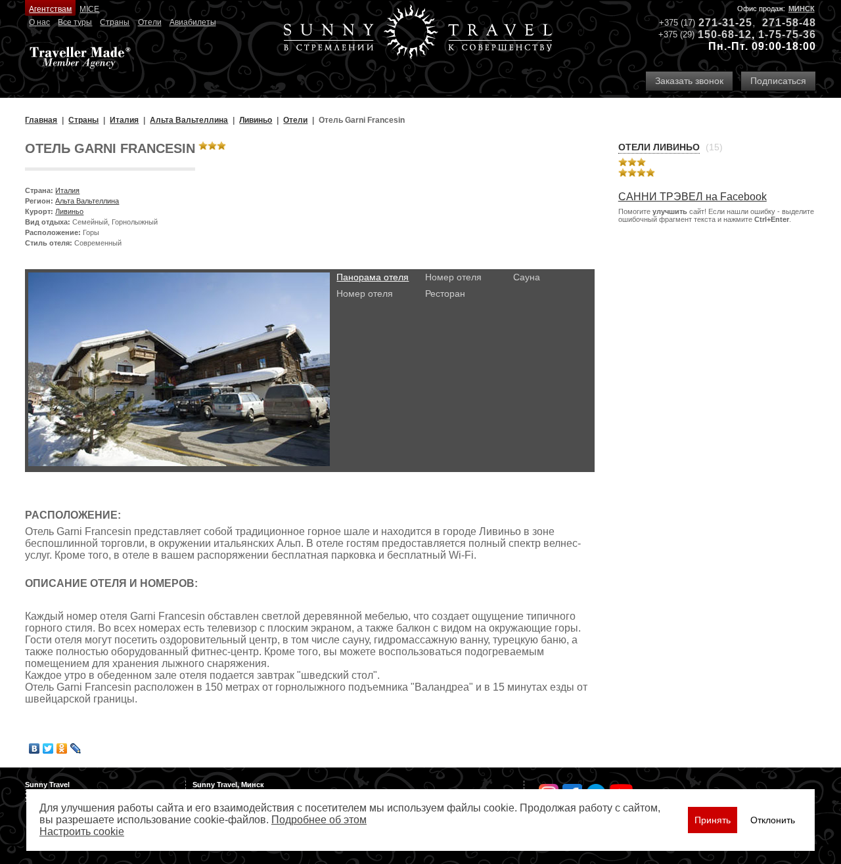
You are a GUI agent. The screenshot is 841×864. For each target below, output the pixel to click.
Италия (67, 190)
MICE (89, 9)
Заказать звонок (689, 81)
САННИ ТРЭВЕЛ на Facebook (692, 196)
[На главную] (418, 33)
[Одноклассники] (62, 748)
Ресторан (445, 293)
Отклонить (772, 820)
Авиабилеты (193, 22)
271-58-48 (789, 22)
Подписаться (778, 81)
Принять (712, 820)
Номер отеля (364, 293)
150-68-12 (725, 34)
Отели (150, 22)
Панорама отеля (372, 277)
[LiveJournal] (76, 748)
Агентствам (50, 9)
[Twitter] (48, 748)
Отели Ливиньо (659, 147)
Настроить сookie (81, 831)
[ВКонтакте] (34, 748)
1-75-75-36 (787, 34)
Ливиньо (69, 211)
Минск (801, 8)
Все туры (75, 22)
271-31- (718, 22)
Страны (114, 22)
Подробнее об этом (319, 819)
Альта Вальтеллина (87, 201)
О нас (39, 22)
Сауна (526, 277)
